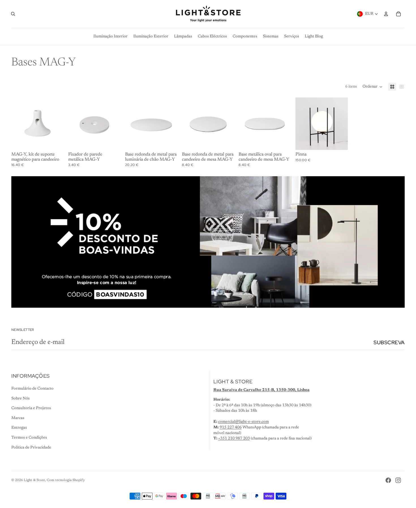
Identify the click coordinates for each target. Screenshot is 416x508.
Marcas (17, 418)
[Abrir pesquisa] (13, 14)
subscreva (389, 342)
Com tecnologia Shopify (66, 480)
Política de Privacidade (31, 448)
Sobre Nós (20, 399)
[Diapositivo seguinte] (59, 124)
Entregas (19, 428)
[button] (373, 86)
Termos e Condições (29, 438)
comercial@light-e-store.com (243, 422)
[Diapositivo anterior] (15, 124)
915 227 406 (231, 428)
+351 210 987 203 (234, 439)
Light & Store (34, 480)
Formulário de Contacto (32, 389)
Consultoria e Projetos (31, 408)
